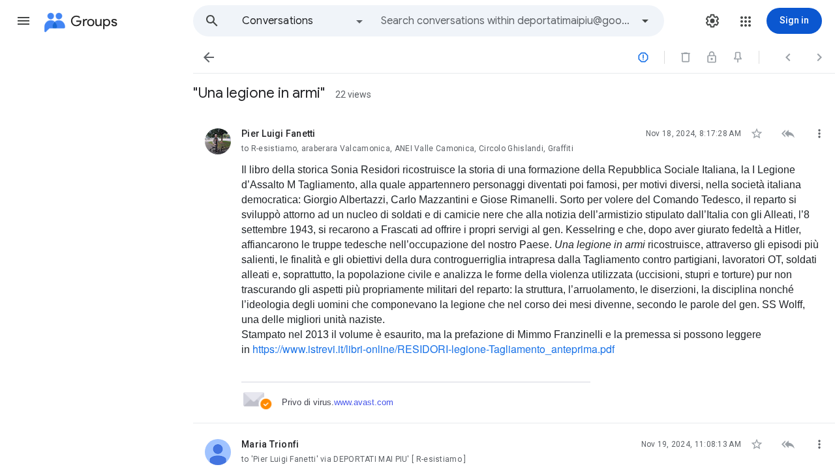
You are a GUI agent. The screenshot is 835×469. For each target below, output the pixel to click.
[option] (303, 21)
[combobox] (506, 21)
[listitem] (514, 268)
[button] (23, 20)
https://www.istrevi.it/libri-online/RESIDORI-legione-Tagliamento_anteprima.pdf (433, 348)
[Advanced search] (645, 21)
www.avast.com (363, 402)
